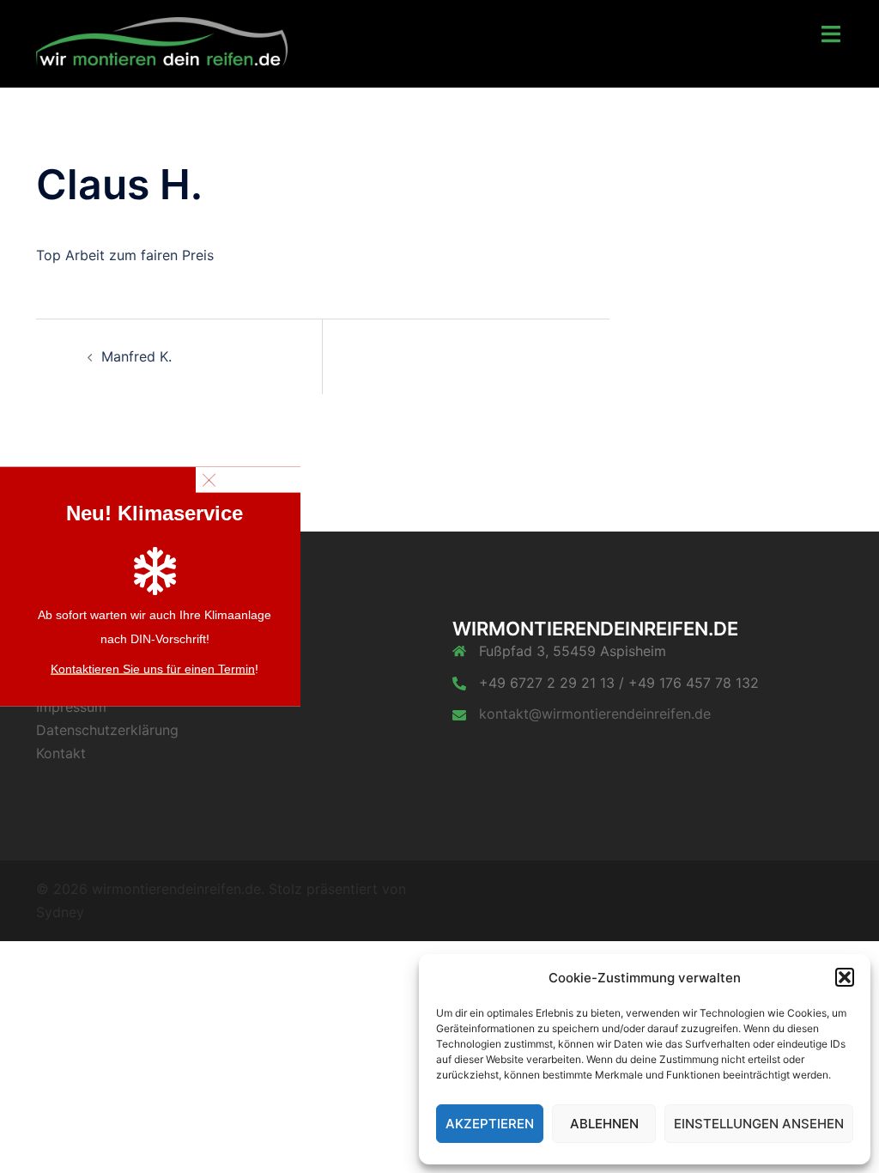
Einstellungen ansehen (759, 1123)
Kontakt (61, 753)
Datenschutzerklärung (107, 729)
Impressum (71, 706)
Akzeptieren (490, 1123)
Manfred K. (136, 356)
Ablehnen (604, 1123)
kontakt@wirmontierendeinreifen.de (595, 713)
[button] (844, 977)
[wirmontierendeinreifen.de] (162, 42)
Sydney (60, 912)
